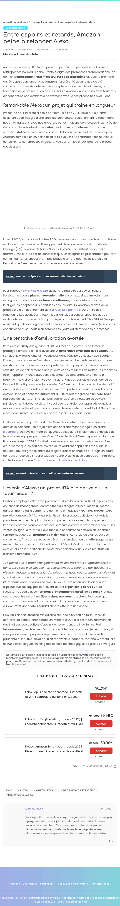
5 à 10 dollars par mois (65, 310)
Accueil (7, 22)
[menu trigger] (7, 6)
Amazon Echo (45, 790)
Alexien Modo (34, 808)
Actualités (20, 22)
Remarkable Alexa (20, 795)
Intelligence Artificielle (78, 790)
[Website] (106, 841)
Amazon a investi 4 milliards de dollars (60, 460)
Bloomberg (11, 432)
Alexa (24, 790)
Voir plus (105, 808)
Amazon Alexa (15, 28)
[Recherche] (115, 6)
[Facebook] (109, 841)
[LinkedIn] (112, 841)
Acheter (101, 696)
